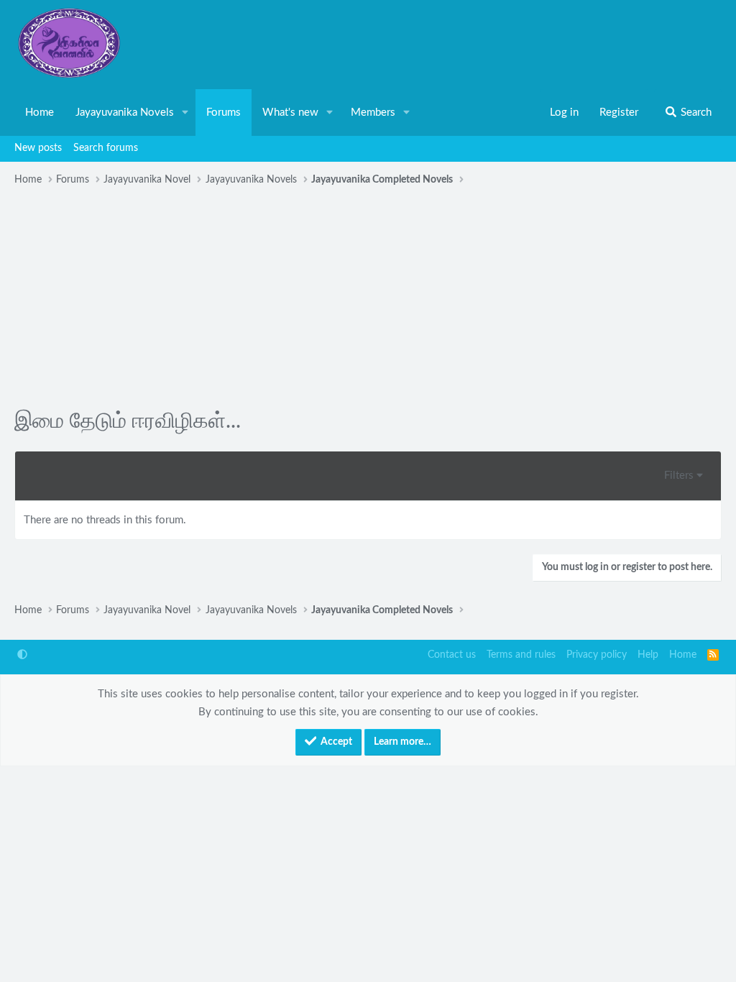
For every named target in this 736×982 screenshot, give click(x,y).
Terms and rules (521, 655)
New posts (38, 148)
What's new (290, 112)
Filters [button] (679, 475)
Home (39, 112)
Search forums (105, 148)
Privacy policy (596, 655)
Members (373, 112)
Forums (223, 112)
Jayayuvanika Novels (124, 112)
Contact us (452, 655)
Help (648, 655)
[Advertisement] (368, 299)
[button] (185, 113)
